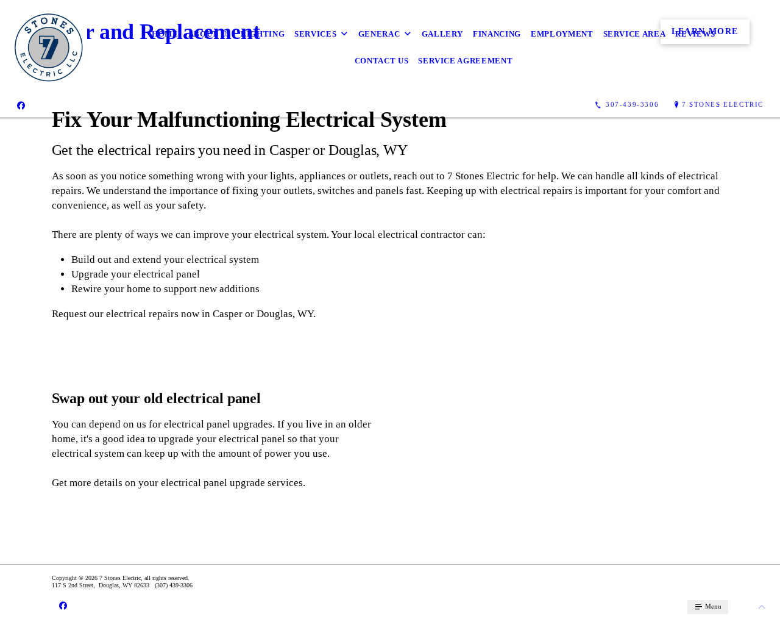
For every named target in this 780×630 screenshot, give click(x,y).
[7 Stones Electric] (48, 47)
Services (315, 33)
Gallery (443, 33)
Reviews (695, 33)
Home (165, 33)
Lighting (263, 33)
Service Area (634, 33)
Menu (712, 606)
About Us (209, 33)
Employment (562, 33)
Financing (497, 33)
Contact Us (382, 60)
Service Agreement (465, 60)
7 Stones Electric (723, 104)
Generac (379, 33)
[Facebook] (21, 105)
